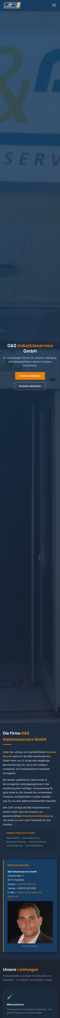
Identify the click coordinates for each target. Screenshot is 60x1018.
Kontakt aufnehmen (30, 386)
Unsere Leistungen (30, 375)
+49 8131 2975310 (26, 884)
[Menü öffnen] (54, 5)
